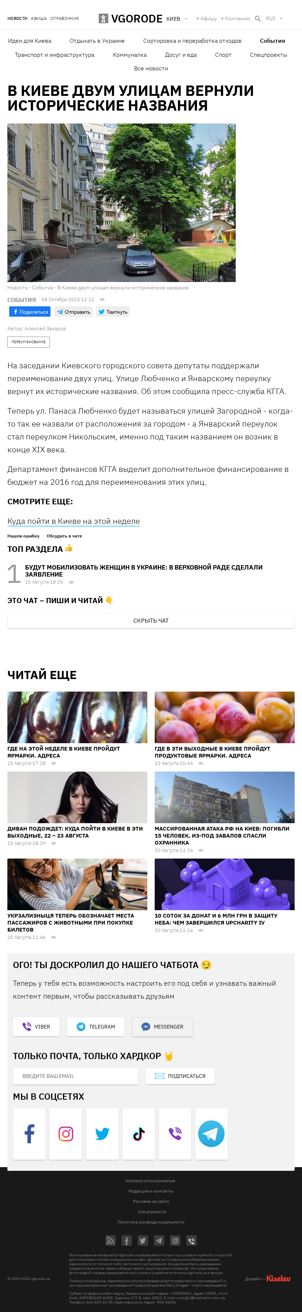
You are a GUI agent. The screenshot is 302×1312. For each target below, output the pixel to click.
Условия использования (150, 1180)
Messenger (168, 1026)
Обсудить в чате (64, 536)
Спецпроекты (268, 54)
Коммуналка (130, 54)
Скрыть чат (151, 620)
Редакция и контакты (151, 1191)
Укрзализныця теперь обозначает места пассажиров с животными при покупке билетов (70, 922)
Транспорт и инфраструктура (54, 54)
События (272, 40)
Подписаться (187, 1076)
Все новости (151, 68)
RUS (270, 18)
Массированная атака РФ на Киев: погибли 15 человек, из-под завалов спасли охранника (222, 835)
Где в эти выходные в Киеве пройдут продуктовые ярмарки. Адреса (212, 752)
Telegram (102, 1026)
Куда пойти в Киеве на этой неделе (73, 520)
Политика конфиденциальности (151, 1222)
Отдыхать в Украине (97, 40)
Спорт (223, 54)
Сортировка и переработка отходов (192, 40)
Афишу (208, 18)
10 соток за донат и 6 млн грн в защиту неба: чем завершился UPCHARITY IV (216, 919)
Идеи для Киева (29, 40)
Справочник (64, 19)
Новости (17, 19)
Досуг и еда (181, 54)
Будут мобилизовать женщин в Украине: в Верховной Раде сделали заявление (144, 570)
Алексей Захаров (45, 328)
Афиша (39, 19)
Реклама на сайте (151, 1201)
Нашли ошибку (23, 536)
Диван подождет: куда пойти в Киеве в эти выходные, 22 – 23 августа (75, 832)
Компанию (237, 18)
